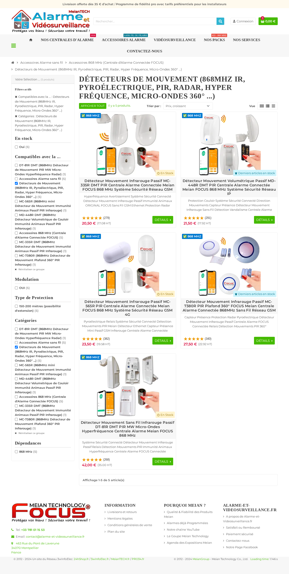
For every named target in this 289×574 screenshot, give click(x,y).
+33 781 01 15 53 (33, 530)
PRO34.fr (138, 559)
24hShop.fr (81, 559)
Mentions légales (120, 518)
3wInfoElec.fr (100, 559)
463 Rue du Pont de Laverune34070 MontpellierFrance (35, 547)
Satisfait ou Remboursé (243, 527)
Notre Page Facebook (242, 547)
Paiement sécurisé (239, 534)
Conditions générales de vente (129, 525)
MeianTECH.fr (120, 559)
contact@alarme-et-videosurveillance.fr (55, 536)
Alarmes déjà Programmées (187, 523)
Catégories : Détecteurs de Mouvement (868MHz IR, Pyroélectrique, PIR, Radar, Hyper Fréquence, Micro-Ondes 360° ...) (39, 123)
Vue (252, 106)
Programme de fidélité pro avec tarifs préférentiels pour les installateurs (171, 4)
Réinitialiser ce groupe (31, 269)
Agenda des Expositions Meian (189, 542)
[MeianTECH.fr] (50, 21)
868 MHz (28, 451)
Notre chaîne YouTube (183, 529)
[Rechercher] (220, 21)
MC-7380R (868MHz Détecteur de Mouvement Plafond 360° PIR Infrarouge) (42, 260)
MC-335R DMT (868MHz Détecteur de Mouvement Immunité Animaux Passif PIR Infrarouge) (43, 246)
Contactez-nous (237, 540)
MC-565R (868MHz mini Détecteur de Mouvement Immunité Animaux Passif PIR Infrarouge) (43, 205)
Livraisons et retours (122, 512)
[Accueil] (13, 62)
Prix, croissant (176, 106)
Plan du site (116, 531)
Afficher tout (93, 106)
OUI (24, 288)
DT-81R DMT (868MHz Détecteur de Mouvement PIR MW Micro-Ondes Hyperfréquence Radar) (41, 169)
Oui (24, 147)
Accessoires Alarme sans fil (42, 178)
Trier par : (154, 106)
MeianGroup (201, 559)
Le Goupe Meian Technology (188, 536)
